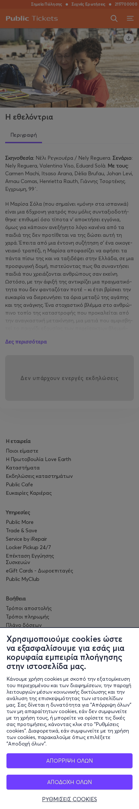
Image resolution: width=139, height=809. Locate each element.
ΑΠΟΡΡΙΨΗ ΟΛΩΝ (69, 760)
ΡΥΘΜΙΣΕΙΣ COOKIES (69, 799)
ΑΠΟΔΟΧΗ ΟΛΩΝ (69, 782)
